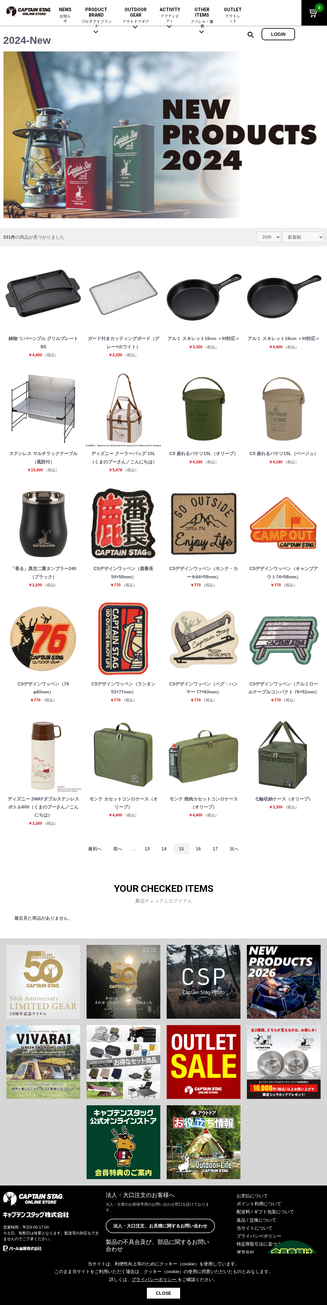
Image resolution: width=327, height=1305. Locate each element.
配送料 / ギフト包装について (265, 1211)
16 (198, 848)
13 (147, 848)
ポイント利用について (259, 1203)
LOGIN (278, 34)
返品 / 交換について (256, 1220)
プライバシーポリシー (259, 1236)
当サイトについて (254, 1228)
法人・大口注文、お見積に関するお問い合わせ (160, 1225)
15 (181, 848)
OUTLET (233, 15)
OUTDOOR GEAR (135, 15)
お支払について (252, 1195)
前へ (117, 848)
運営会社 (246, 1252)
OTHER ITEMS (202, 18)
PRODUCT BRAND (96, 18)
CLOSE (163, 1293)
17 (215, 848)
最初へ (95, 848)
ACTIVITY (170, 15)
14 (164, 848)
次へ (234, 848)
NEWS (65, 15)
